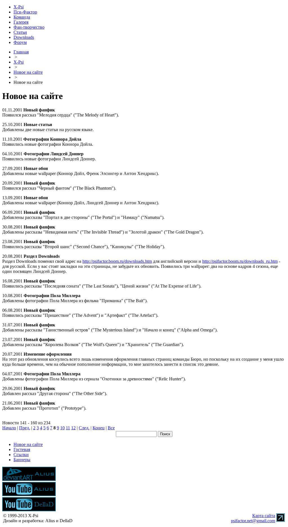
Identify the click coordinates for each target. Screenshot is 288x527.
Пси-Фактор (25, 12)
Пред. (24, 427)
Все (111, 427)
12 (73, 427)
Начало (9, 427)
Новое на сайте (28, 72)
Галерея (21, 22)
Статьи (20, 32)
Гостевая (22, 449)
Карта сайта (263, 515)
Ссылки (21, 454)
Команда (22, 17)
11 (68, 427)
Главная (21, 52)
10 (62, 427)
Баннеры (22, 459)
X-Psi (19, 7)
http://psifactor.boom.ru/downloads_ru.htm (240, 261)
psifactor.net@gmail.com (253, 520)
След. (84, 427)
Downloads (24, 37)
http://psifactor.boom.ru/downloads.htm (117, 261)
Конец (99, 427)
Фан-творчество (29, 27)
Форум (20, 42)
